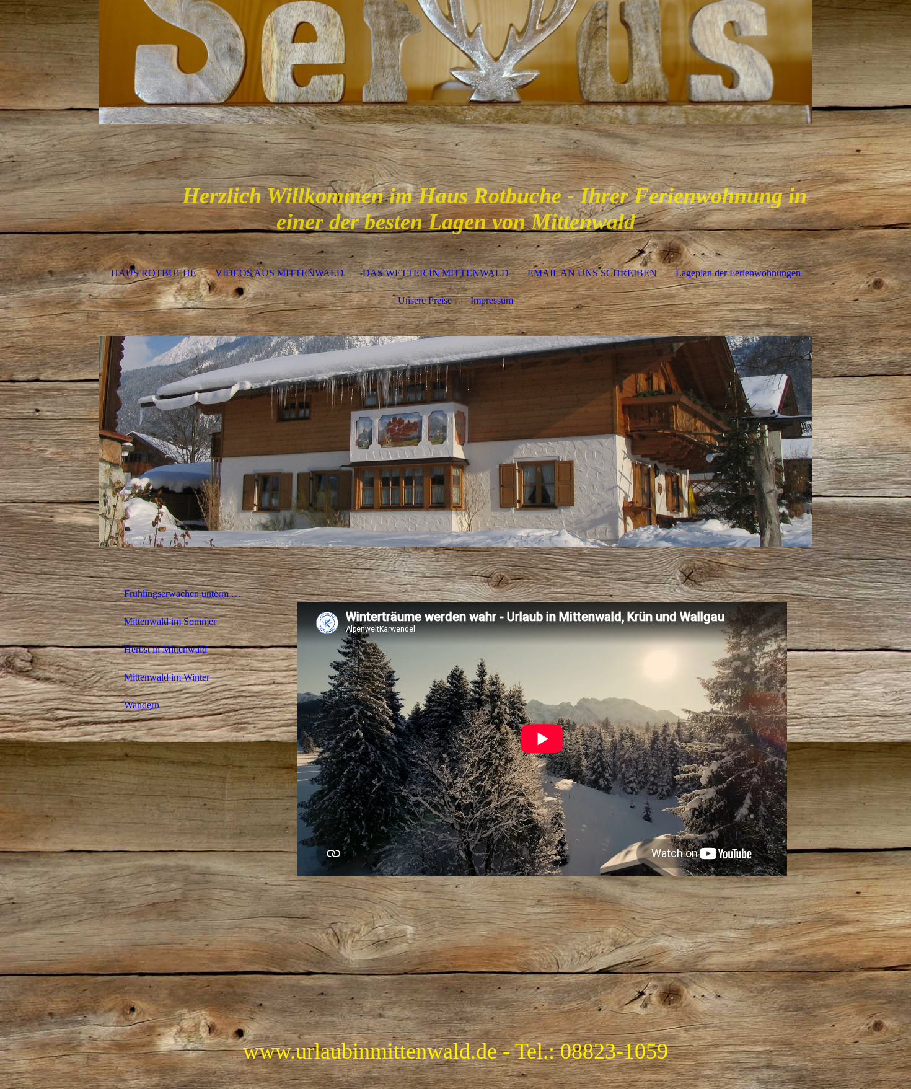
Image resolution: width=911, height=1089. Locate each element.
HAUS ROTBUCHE (153, 273)
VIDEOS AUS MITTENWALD (279, 273)
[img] (455, 62)
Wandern (141, 705)
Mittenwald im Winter (166, 677)
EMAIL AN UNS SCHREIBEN (592, 273)
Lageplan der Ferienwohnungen (738, 273)
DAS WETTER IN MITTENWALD (436, 273)
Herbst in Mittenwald (165, 649)
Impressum (491, 300)
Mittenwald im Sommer (170, 621)
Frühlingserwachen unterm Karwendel (190, 593)
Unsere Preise (425, 300)
